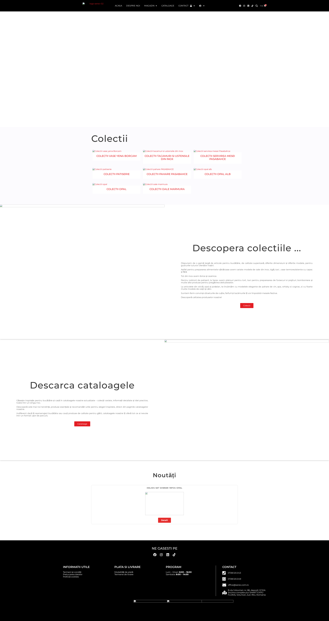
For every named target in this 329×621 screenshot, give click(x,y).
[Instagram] (244, 6)
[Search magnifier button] (256, 6)
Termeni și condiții (72, 572)
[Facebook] (240, 6)
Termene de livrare (123, 574)
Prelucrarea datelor (72, 574)
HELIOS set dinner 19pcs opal (164, 488)
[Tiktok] (252, 6)
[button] (92, 503)
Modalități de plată (123, 572)
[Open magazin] (156, 5)
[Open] (194, 5)
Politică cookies (71, 577)
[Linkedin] (167, 554)
